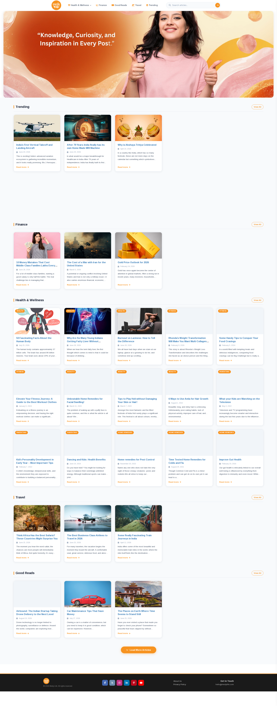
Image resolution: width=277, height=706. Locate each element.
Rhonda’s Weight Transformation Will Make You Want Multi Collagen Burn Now (188, 341)
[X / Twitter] (112, 683)
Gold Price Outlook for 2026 (133, 262)
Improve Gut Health (230, 459)
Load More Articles (140, 650)
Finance (103, 5)
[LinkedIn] (127, 683)
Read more (21, 167)
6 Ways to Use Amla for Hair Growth (188, 399)
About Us (177, 681)
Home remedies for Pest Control (136, 459)
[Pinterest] (134, 683)
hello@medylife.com (225, 684)
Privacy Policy (179, 684)
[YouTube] (141, 683)
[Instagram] (119, 683)
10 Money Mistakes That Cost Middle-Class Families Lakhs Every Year (35, 265)
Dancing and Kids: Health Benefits (86, 459)
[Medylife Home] (56, 5)
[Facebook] (105, 683)
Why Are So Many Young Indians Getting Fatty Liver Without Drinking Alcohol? (85, 341)
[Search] (217, 5)
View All (257, 107)
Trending (153, 5)
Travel (138, 5)
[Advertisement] (138, 193)
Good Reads (121, 5)
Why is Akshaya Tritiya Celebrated (137, 145)
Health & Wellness (80, 5)
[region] (138, 54)
